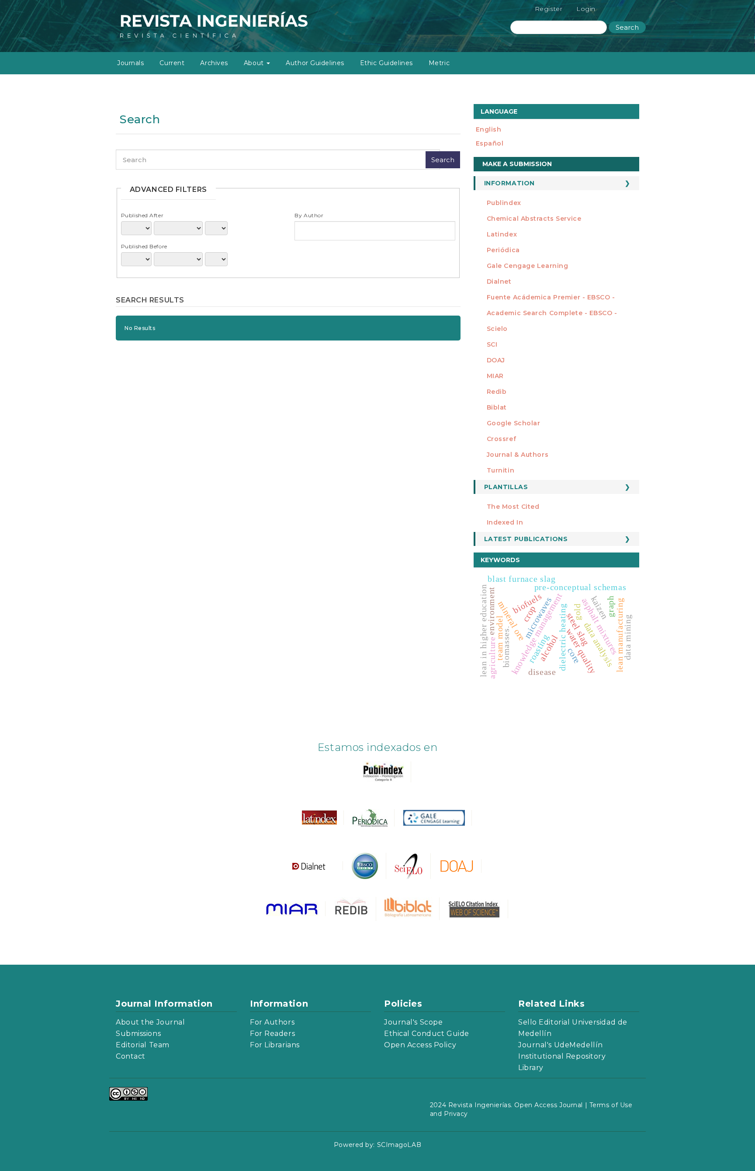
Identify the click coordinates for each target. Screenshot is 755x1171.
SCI (492, 344)
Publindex (504, 203)
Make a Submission (517, 164)
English (489, 129)
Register (548, 9)
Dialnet (499, 281)
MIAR (495, 376)
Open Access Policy (420, 1045)
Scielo (497, 329)
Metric (439, 63)
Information (509, 183)
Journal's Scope (413, 1022)
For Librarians (275, 1045)
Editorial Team (143, 1045)
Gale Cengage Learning (527, 266)
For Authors (272, 1022)
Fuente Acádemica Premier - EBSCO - (551, 297)
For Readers (272, 1033)
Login (586, 9)
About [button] (255, 63)
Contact (130, 1056)
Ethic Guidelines (386, 63)
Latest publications (526, 539)
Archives (214, 63)
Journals (130, 63)
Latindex (502, 234)
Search (627, 27)
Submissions (138, 1033)
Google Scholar (513, 423)
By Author (308, 215)
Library (531, 1067)
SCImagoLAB (399, 1145)
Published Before (144, 246)
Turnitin (500, 470)
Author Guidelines (315, 63)
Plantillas (506, 487)
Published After (142, 215)
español (490, 143)
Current (171, 63)
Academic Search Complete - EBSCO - (552, 313)
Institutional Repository (562, 1056)
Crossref (501, 439)
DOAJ (496, 360)
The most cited (513, 507)
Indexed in (505, 522)
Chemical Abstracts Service (534, 218)
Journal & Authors (518, 455)
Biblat (497, 407)
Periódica (503, 250)
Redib (497, 392)
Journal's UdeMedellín (560, 1045)
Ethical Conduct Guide (426, 1033)
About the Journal (150, 1022)
